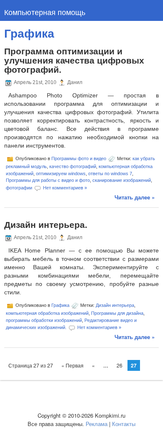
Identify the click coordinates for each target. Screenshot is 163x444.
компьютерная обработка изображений (47, 313)
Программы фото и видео (78, 158)
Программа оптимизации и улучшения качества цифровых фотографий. (74, 60)
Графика (60, 305)
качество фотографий (72, 166)
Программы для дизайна (117, 313)
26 (119, 365)
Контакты (123, 424)
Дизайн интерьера (115, 305)
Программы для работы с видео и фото (48, 180)
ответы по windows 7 (110, 173)
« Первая (72, 365)
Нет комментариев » (65, 187)
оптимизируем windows (61, 173)
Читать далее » (135, 197)
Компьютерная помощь (44, 11)
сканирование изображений (121, 180)
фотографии (19, 187)
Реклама (96, 424)
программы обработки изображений (44, 320)
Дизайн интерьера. (45, 225)
